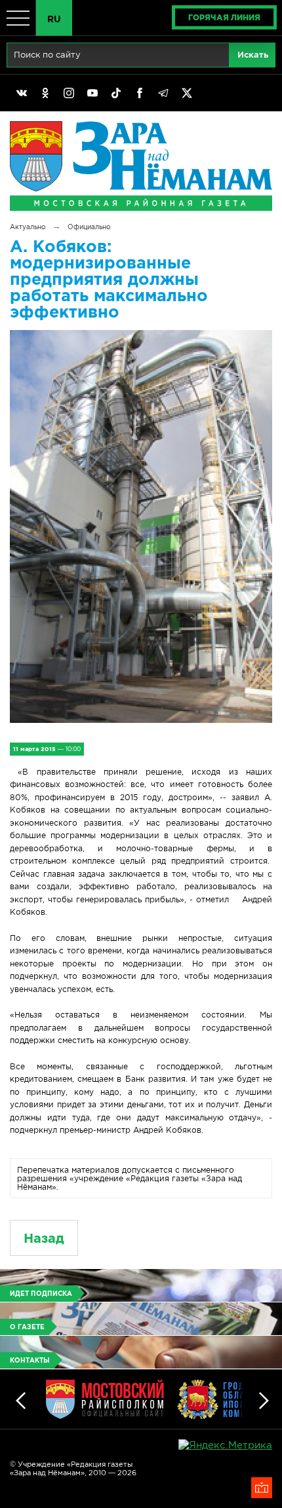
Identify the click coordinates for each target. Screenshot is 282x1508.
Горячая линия (224, 17)
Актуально (27, 226)
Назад (44, 1237)
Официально (89, 226)
